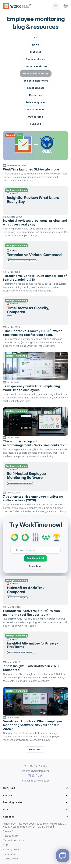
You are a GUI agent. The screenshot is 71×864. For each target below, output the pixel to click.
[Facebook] (33, 776)
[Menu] (56, 6)
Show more (35, 749)
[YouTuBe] (42, 776)
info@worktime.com (37, 770)
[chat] (62, 855)
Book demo (35, 566)
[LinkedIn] (29, 776)
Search (7, 831)
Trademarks (9, 854)
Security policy (11, 849)
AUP (5, 845)
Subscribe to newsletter (35, 780)
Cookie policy (11, 858)
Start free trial (35, 558)
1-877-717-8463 (37, 765)
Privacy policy (11, 835)
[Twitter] (37, 775)
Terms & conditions (14, 840)
